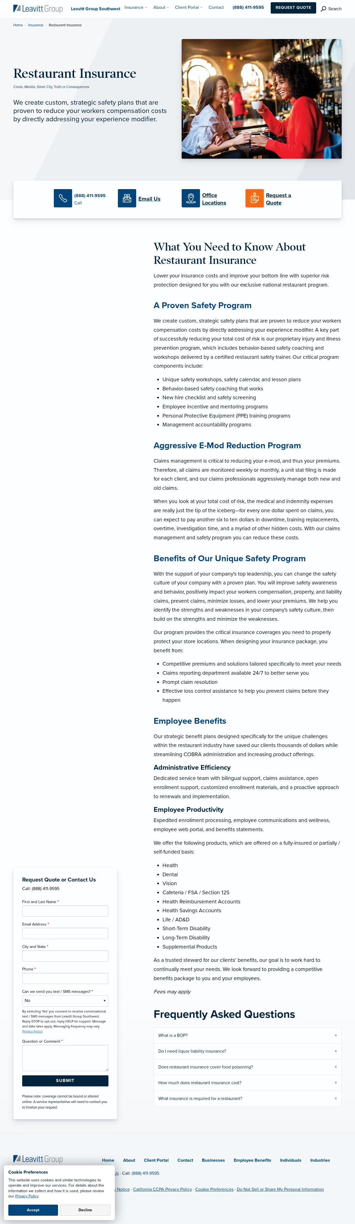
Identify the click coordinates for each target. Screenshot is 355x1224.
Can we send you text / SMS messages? (57, 991)
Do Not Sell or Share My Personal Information (280, 1189)
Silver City (44, 87)
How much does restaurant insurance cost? (199, 1083)
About (129, 1160)
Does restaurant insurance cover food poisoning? (205, 1067)
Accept (33, 1210)
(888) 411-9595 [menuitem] (248, 7)
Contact (185, 1160)
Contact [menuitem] (216, 7)
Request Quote (293, 7)
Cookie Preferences (214, 1189)
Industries (320, 1160)
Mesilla (29, 87)
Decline (85, 1210)
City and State (35, 946)
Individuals (290, 1160)
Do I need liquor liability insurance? (192, 1051)
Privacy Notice (116, 1189)
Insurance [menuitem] (134, 7)
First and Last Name (40, 902)
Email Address (35, 924)
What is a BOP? (172, 1035)
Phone (29, 969)
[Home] (38, 1159)
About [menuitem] (159, 7)
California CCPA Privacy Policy (162, 1189)
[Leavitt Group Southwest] (38, 8)
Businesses (213, 1160)
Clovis (18, 87)
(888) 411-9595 (145, 1173)
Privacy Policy (26, 1196)
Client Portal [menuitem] (187, 7)
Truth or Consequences (71, 87)
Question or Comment (42, 1041)
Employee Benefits (252, 1160)
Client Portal (156, 1160)
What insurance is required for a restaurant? (200, 1098)
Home (18, 25)
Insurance (35, 25)
